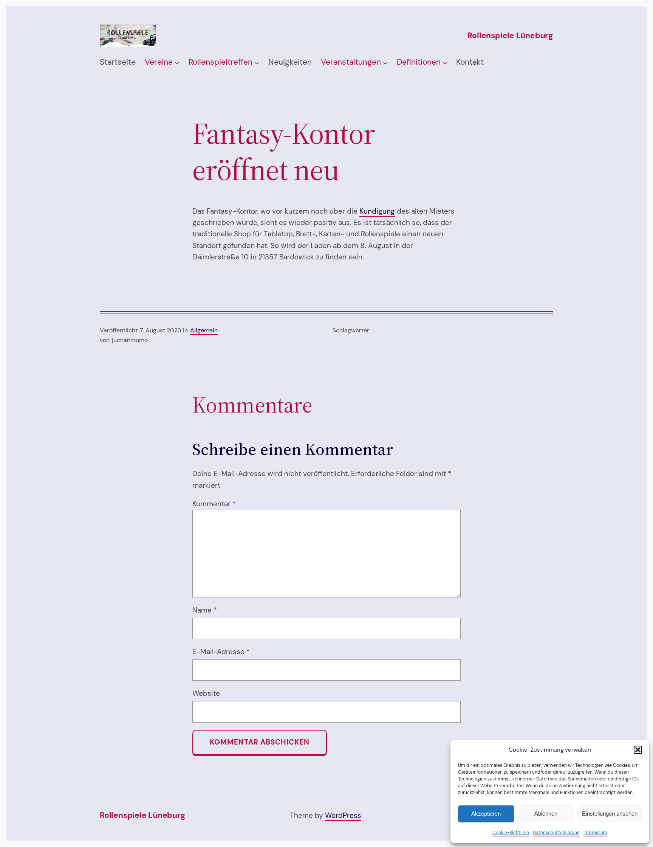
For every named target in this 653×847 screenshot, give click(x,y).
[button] (638, 750)
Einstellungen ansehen (610, 813)
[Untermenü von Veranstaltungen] (385, 62)
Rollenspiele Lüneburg (510, 35)
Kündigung (377, 211)
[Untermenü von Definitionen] (445, 62)
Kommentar (214, 504)
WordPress (343, 815)
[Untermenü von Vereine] (177, 62)
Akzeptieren (486, 813)
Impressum (595, 833)
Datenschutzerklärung (556, 833)
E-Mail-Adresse (221, 651)
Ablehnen (545, 813)
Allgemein (204, 330)
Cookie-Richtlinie (510, 833)
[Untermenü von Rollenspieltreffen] (256, 62)
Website (206, 693)
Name (204, 610)
